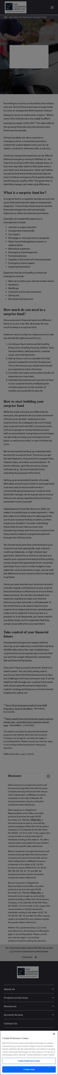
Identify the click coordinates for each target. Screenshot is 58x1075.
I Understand (29, 1069)
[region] (29, 1053)
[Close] (54, 1034)
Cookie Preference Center (29, 1061)
